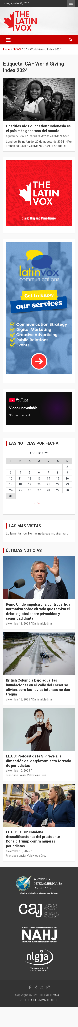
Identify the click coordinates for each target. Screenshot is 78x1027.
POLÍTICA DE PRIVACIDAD (37, 1000)
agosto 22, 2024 (16, 135)
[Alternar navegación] (8, 39)
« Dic (37, 503)
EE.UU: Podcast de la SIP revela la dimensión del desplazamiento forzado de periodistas (38, 761)
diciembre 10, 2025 (18, 770)
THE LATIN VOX (48, 995)
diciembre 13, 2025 (18, 623)
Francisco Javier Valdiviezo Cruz (49, 135)
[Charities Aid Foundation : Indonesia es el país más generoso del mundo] (39, 99)
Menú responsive (71, 3)
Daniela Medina (42, 623)
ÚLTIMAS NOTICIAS (24, 550)
